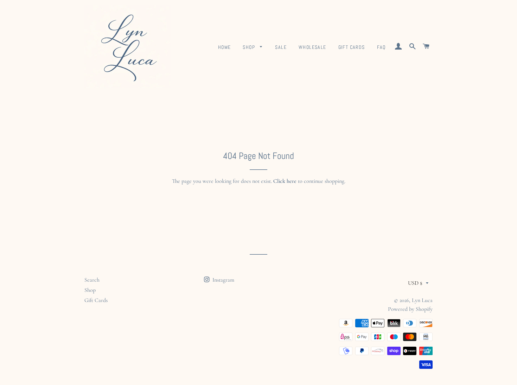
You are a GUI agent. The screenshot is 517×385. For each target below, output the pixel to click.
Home (224, 47)
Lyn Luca (422, 300)
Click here (284, 181)
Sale (281, 47)
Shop (249, 47)
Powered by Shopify (410, 309)
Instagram (222, 279)
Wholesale (312, 47)
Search (92, 279)
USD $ (415, 283)
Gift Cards (351, 47)
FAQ (381, 47)
